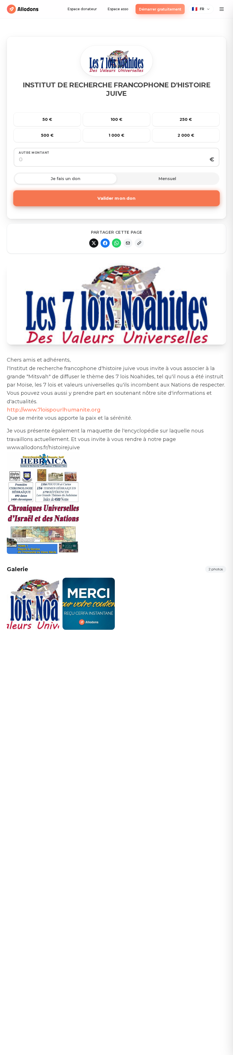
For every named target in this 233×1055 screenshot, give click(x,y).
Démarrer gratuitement (160, 9)
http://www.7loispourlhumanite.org (54, 410)
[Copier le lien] (139, 243)
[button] (201, 9)
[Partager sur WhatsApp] (116, 243)
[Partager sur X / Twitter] (93, 243)
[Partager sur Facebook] (105, 243)
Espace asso (118, 9)
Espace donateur (82, 9)
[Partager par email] (127, 243)
